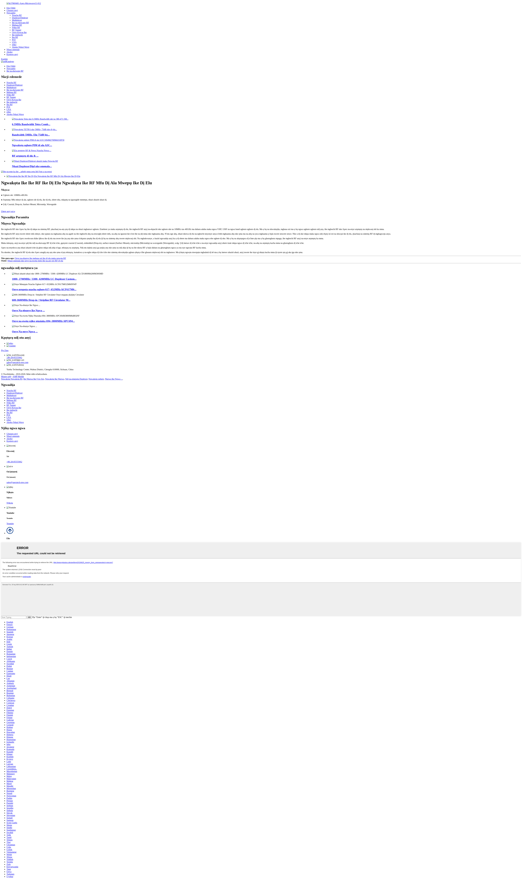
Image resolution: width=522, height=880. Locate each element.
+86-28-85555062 (14, 357)
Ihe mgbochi (17, 35)
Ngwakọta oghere (96, 379)
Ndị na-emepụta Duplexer (76, 379)
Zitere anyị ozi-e (8, 211)
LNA (14, 42)
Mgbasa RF (17, 25)
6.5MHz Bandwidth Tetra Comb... (31, 124)
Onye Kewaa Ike (19, 32)
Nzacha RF (17, 15)
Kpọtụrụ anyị (12, 54)
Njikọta (10, 503)
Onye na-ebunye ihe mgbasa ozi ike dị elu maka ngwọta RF (40, 258)
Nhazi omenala (13, 49)
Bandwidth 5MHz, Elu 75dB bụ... (31, 134)
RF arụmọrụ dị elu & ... (25, 155)
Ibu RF (15, 37)
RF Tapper (16, 30)
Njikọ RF (16, 27)
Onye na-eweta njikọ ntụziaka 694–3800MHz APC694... (43, 321)
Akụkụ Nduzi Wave (20, 47)
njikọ (14, 44)
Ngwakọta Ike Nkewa (54, 379)
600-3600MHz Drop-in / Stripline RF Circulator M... (41, 300)
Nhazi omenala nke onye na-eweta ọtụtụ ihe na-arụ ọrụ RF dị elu (35, 261)
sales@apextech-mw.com (17, 362)
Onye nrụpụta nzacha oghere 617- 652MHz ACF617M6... (44, 289)
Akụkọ (10, 52)
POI (13, 40)
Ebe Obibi (11, 8)
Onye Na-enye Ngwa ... (25, 331)
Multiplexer (17, 20)
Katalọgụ (10, 61)
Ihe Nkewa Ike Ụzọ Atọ (33, 379)
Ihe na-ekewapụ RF (20, 22)
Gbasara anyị (12, 10)
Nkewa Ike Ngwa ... (113, 379)
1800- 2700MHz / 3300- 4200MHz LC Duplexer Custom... (44, 279)
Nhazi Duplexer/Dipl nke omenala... (32, 166)
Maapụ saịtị (6, 376)
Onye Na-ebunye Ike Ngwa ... (28, 310)
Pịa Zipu (4, 350)
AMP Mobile (18, 376)
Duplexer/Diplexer (20, 18)
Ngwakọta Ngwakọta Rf (11, 379)
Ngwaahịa (11, 13)
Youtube (10, 523)
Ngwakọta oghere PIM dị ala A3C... (32, 145)
